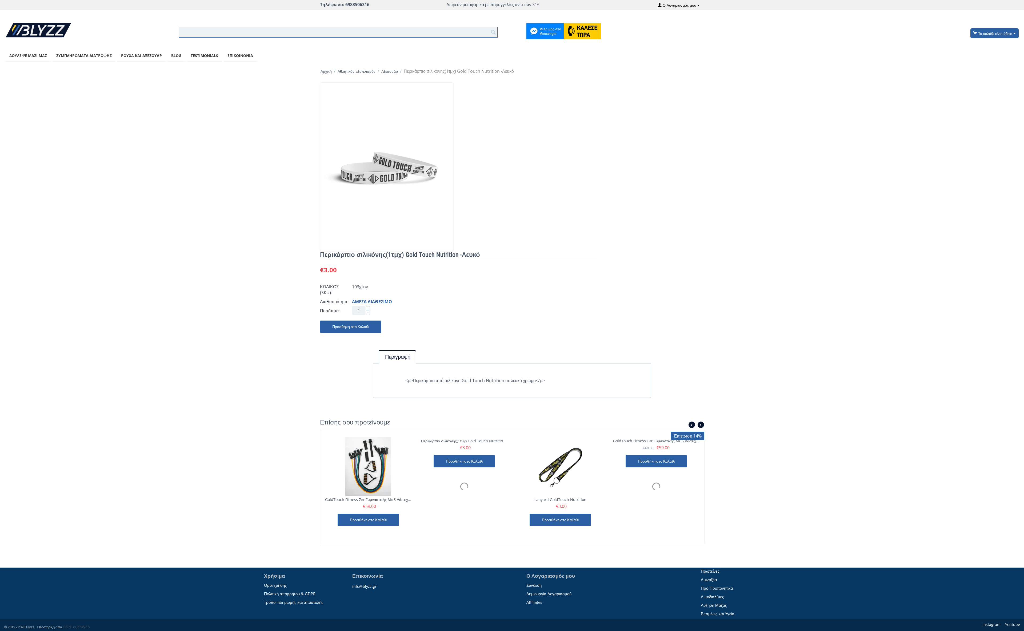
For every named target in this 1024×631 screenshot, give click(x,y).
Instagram (991, 624)
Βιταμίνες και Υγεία (717, 613)
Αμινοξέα (709, 579)
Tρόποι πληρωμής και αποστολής (293, 602)
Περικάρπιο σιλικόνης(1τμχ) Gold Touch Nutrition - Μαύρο (464, 440)
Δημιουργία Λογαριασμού (548, 593)
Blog (176, 55)
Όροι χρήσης (275, 585)
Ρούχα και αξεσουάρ (141, 55)
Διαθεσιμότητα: (334, 302)
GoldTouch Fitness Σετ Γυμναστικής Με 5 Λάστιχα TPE (368, 499)
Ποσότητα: (330, 311)
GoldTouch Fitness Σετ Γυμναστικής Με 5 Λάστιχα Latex (656, 440)
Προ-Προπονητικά (717, 588)
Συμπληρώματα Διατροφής (84, 55)
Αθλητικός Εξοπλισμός (356, 71)
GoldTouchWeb (76, 626)
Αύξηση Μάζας (714, 605)
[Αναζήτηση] (493, 31)
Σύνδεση (534, 585)
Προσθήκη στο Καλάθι (350, 327)
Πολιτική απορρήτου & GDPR (289, 593)
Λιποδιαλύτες (712, 596)
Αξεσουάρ (389, 71)
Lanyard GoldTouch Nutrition (560, 499)
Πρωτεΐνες (710, 571)
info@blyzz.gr (364, 586)
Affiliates (534, 602)
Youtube (1012, 624)
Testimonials (204, 55)
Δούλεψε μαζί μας (28, 55)
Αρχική (326, 71)
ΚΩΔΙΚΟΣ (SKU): (329, 290)
